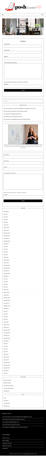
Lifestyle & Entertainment (9, 388)
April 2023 (6, 319)
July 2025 (5, 246)
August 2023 (6, 308)
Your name (7, 44)
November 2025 (7, 235)
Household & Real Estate (8, 385)
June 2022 (6, 346)
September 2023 (7, 305)
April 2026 (6, 222)
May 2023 (6, 316)
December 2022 (7, 330)
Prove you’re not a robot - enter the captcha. (16, 82)
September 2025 (7, 241)
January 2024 (6, 295)
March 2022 (6, 354)
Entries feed (6, 400)
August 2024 (6, 276)
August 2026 (6, 211)
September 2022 (7, 338)
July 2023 (5, 311)
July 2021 (5, 373)
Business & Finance (7, 380)
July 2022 (5, 343)
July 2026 (5, 214)
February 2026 (6, 227)
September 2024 (7, 273)
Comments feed (7, 403)
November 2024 (7, 268)
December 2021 (7, 362)
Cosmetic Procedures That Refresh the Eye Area (13, 116)
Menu (42, 14)
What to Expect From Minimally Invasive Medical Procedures (15, 111)
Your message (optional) (10, 62)
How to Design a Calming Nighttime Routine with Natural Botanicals (17, 119)
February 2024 (6, 292)
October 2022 (6, 335)
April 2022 (6, 351)
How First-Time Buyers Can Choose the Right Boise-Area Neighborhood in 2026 (19, 108)
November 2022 (7, 332)
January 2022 (6, 359)
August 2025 (6, 243)
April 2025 (6, 254)
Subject (6, 56)
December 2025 (7, 233)
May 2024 (6, 284)
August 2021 (6, 370)
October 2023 (6, 303)
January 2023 (6, 327)
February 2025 (6, 260)
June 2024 (6, 281)
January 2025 (6, 262)
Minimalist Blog (27, 453)
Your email (7, 50)
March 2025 (6, 257)
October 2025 (6, 238)
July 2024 (5, 278)
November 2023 (7, 300)
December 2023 (7, 297)
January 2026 (6, 230)
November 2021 (7, 365)
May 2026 (6, 219)
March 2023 (6, 322)
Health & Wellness (7, 382)
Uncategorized (5, 448)
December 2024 (7, 265)
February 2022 (6, 357)
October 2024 (6, 270)
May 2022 (6, 349)
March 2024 (6, 289)
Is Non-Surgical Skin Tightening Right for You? (10, 422)
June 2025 (6, 249)
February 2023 (6, 324)
